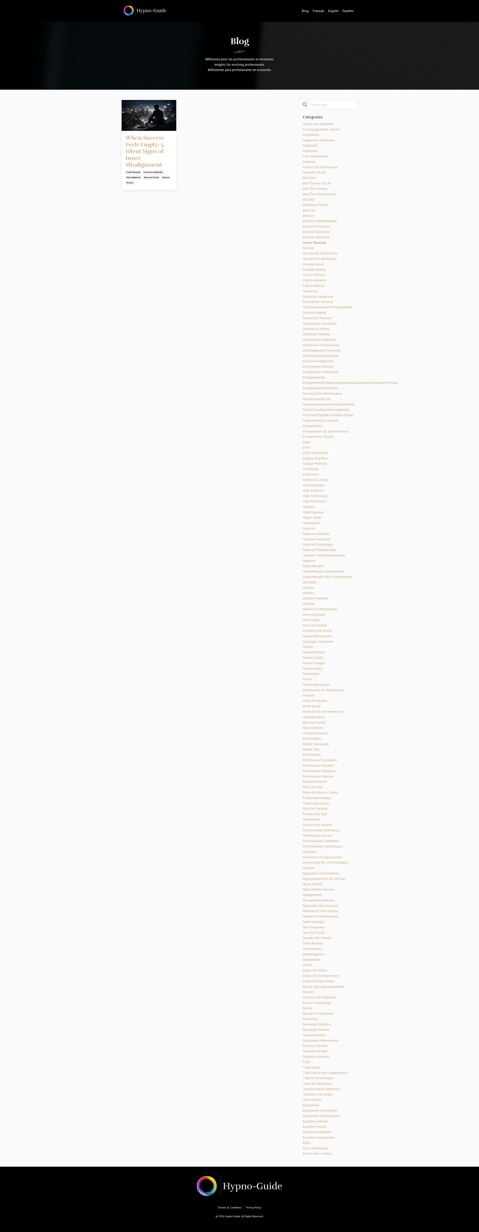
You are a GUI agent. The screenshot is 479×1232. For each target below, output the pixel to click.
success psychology (317, 1002)
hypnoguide (311, 523)
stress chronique (315, 970)
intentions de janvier (317, 630)
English (333, 11)
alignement (311, 135)
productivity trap (315, 814)
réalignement (312, 895)
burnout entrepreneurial (320, 221)
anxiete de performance (320, 167)
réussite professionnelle (320, 916)
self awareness (314, 927)
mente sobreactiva (316, 684)
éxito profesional (315, 1148)
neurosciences (313, 727)
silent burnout (313, 943)
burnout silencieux (316, 232)
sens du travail (314, 932)
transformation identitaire (321, 1089)
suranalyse (310, 1019)
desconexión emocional (320, 323)
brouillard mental (315, 205)
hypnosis (309, 560)
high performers (314, 501)
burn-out (309, 210)
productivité (311, 819)
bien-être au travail (317, 183)
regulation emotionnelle (320, 873)
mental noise (312, 668)
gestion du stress (315, 480)
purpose (165, 177)
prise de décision (315, 808)
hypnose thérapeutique (319, 550)
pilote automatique (317, 798)
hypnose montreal (316, 533)
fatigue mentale (315, 463)
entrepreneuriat (314, 377)
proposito (310, 852)
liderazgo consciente (318, 641)
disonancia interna (316, 328)
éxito (306, 1143)
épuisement (311, 1105)
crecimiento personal (318, 302)
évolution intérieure (317, 1132)
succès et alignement (318, 1013)
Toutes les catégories (318, 124)
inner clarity (311, 620)
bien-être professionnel (320, 194)
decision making (314, 312)
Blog (305, 11)
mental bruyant (314, 652)
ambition (309, 161)
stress (307, 965)
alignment (310, 145)
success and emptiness (319, 997)
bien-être (309, 178)
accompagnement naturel (321, 129)
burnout (308, 215)
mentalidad (311, 674)
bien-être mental (315, 188)
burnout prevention (316, 226)
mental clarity (313, 657)
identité (308, 603)
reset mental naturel (318, 889)
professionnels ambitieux (321, 841)
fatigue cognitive (315, 458)
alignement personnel (318, 140)
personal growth (151, 177)
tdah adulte (312, 1067)
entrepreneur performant (320, 372)
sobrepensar (311, 959)
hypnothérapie (313, 566)
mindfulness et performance (323, 690)
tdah (306, 1062)
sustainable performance (320, 1040)
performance (312, 754)
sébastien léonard (316, 1056)
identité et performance (320, 609)
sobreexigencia (313, 954)
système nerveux (315, 1051)
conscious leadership (153, 172)
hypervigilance (313, 512)
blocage (309, 199)
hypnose (309, 528)
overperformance (315, 733)
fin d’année (311, 469)
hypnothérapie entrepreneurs (323, 571)
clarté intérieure (314, 280)
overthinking (312, 738)
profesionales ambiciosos (321, 830)
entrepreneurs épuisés (318, 436)
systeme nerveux (315, 1045)
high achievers (313, 490)
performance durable (318, 765)
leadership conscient (318, 636)
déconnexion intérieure (319, 339)
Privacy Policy (253, 1207)
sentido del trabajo (317, 938)
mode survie (312, 706)
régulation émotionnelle (320, 905)
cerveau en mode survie (320, 253)
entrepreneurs (313, 426)
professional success (318, 835)
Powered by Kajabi (239, 1222)
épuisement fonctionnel (320, 1110)
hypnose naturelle (316, 539)
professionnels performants (323, 846)
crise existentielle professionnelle (327, 307)
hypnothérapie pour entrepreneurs (327, 577)
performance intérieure (319, 771)
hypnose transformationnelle (324, 555)
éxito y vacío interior (318, 1153)
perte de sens (313, 787)
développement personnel (322, 350)
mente (307, 679)
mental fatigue (314, 663)
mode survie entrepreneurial (323, 711)
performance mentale (318, 776)
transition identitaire (317, 1094)
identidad (309, 582)
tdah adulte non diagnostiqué (325, 1072)
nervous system (314, 722)
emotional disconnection (320, 355)
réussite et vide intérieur (321, 911)
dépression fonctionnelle (321, 345)
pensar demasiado (316, 744)
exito (306, 447)
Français (318, 11)
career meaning (133, 172)
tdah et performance (318, 1078)
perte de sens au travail (320, 792)
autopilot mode (314, 172)
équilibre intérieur (315, 1121)
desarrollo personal (317, 318)
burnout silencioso (316, 237)
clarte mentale (314, 275)
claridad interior (314, 269)
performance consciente (320, 760)
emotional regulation (318, 361)
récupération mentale (318, 900)
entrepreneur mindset (318, 366)
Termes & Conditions (230, 1207)
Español (348, 11)
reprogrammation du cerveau (324, 878)
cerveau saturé (313, 264)
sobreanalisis (312, 949)
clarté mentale (314, 285)
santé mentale (313, 922)
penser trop (311, 749)
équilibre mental (315, 1126)
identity (308, 593)
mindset (308, 695)
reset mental (312, 884)
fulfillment (311, 474)
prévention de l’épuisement (322, 857)
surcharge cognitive (317, 1024)
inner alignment (133, 177)
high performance (316, 496)
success (129, 182)
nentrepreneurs (314, 717)
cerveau (308, 248)
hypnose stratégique (318, 544)
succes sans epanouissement (323, 986)
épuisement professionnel (321, 1116)
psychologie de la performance (325, 862)
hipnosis (309, 507)
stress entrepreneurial (318, 981)
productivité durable (317, 825)
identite (308, 587)
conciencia (310, 291)
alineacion (310, 151)
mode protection (315, 700)
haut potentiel (313, 485)
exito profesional (315, 453)
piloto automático (316, 803)
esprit (307, 442)
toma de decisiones (317, 1083)
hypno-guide (312, 517)
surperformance (314, 1035)
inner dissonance (315, 625)
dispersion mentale (316, 334)
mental (308, 647)
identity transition (315, 598)
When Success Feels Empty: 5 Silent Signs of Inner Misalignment (144, 151)
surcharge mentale (316, 1029)
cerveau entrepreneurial (320, 258)
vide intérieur (312, 1099)
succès (307, 1008)
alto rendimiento (315, 156)
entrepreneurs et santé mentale (326, 431)
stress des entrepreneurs (321, 975)
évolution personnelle (319, 1137)
